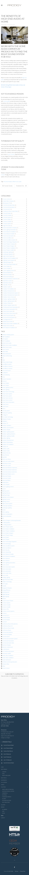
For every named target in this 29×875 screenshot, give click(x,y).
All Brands (4, 809)
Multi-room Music (6, 459)
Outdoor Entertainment (9, 291)
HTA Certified (4, 782)
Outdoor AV (5, 446)
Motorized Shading (7, 276)
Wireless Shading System (8, 334)
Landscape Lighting (7, 252)
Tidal (3, 360)
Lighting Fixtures (6, 493)
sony (3, 377)
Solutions (3, 787)
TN (3, 358)
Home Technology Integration (10, 242)
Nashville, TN (6, 284)
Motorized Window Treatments (10, 278)
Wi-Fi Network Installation (9, 327)
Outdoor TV (5, 423)
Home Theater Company (9, 244)
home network (5, 560)
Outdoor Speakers (6, 425)
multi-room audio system (8, 461)
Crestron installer (6, 607)
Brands (2, 807)
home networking (6, 552)
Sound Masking (6, 374)
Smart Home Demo (6, 775)
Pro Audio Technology (7, 417)
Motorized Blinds (7, 272)
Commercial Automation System (10, 638)
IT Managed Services (6, 796)
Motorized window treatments (9, 469)
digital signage (5, 596)
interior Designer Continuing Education (11, 520)
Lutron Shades (5, 484)
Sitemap (16, 871)
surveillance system (7, 364)
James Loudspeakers (7, 514)
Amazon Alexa (5, 664)
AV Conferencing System (8, 651)
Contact (3, 174)
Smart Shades (5, 383)
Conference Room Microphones (10, 624)
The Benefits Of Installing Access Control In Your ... (22, 185)
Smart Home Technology (8, 391)
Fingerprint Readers (7, 588)
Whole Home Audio (7, 321)
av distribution (5, 649)
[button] (1, 5)
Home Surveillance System (9, 240)
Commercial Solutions (7, 632)
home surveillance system (8, 545)
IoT (3, 518)
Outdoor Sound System (8, 427)
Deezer (4, 598)
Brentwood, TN (6, 203)
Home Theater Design (7, 535)
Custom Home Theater (7, 600)
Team (3, 773)
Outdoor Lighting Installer (9, 299)
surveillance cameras (7, 368)
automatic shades (6, 653)
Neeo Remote (5, 455)
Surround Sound (6, 370)
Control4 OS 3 (5, 615)
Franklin (4, 586)
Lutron (4, 488)
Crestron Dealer (7, 219)
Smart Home (5, 404)
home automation (6, 571)
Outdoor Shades (7, 303)
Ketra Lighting (5, 512)
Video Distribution (6, 353)
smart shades (5, 385)
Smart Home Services (7, 398)
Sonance (4, 381)
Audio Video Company (8, 201)
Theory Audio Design (7, 362)
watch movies (11, 154)
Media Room (5, 482)
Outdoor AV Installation (8, 289)
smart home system (7, 396)
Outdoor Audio (6, 286)
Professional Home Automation (10, 307)
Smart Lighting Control (7, 387)
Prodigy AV (5, 415)
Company (4, 771)
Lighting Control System (8, 260)
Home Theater (5, 539)
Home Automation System (8, 567)
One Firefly (11, 871)
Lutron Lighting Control (8, 270)
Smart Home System (8, 311)
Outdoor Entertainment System (10, 293)
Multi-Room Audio (7, 280)
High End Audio (6, 225)
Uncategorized (6, 319)
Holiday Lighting (6, 577)
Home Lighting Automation (9, 229)
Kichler (4, 510)
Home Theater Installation (9, 248)
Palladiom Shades (6, 419)
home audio (5, 575)
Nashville (4, 457)
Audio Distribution (6, 659)
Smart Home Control (7, 400)
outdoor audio (5, 448)
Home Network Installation (9, 231)
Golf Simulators (6, 802)
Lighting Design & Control (8, 791)
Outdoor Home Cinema (8, 297)
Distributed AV (5, 592)
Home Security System (8, 235)
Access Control (6, 199)
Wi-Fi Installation (6, 341)
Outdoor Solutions (6, 800)
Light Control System (8, 256)
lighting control (6, 501)
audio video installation (7, 655)
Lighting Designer (7, 262)
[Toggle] (27, 199)
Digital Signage (5, 594)
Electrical (4, 795)
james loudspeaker (6, 516)
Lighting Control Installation (9, 258)
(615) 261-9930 (5, 726)
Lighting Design (6, 495)
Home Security (5, 550)
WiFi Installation (6, 336)
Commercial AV (6, 209)
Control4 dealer (8, 181)
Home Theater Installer (8, 250)
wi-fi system (5, 339)
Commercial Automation (9, 207)
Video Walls (5, 351)
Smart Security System (8, 315)
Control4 (4, 621)
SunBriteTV (5, 372)
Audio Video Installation (8, 657)
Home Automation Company (10, 227)
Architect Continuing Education (9, 662)
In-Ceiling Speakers (6, 524)
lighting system (5, 491)
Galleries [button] (3, 804)
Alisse (3, 666)
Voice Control (5, 349)
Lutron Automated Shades (9, 264)
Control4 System (7, 217)
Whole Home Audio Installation (10, 323)
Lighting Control (6, 499)
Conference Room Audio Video (10, 211)
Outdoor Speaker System (9, 305)
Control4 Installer (7, 215)
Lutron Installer (6, 268)
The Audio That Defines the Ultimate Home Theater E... (9, 185)
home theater (5, 537)
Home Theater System (7, 526)
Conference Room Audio (8, 628)
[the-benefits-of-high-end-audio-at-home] (14, 35)
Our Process (4, 780)
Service (2, 784)
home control (5, 564)
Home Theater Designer (9, 246)
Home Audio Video (6, 573)
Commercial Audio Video (9, 205)
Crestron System (7, 223)
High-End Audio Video (7, 579)
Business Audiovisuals (7, 647)
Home (2, 767)
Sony (3, 811)
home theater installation (8, 529)
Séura (3, 408)
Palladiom (4, 421)
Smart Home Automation (9, 309)
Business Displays (6, 645)
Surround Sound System (9, 317)
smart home (5, 406)
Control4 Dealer (7, 213)
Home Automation (6, 569)
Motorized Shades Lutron (8, 474)
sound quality (6, 101)
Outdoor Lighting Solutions (8, 434)
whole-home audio (6, 343)
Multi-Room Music (7, 282)
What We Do (3, 777)
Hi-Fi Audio (5, 583)
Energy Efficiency (6, 590)
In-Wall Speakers (6, 522)
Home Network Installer (8, 233)
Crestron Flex (5, 609)
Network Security (6, 453)
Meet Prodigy (4, 769)
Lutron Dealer (6, 266)
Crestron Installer (7, 221)
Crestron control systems (8, 611)
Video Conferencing (7, 355)
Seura (3, 813)
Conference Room (6, 630)
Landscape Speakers (8, 254)
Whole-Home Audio (7, 325)
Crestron (4, 613)
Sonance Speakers (6, 379)
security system (6, 410)
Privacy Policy (22, 871)
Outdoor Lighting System (9, 301)
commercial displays (7, 634)
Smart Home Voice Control (9, 313)
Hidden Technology (7, 581)
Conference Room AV (7, 626)
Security (4, 798)
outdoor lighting (6, 438)
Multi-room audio (17, 181)
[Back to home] (14, 5)
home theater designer (7, 533)
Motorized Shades (7, 274)
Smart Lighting (5, 389)
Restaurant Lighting (7, 412)
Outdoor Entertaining (7, 442)
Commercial (5, 793)
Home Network (6, 558)
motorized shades (6, 478)
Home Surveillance (7, 237)
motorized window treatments (9, 472)
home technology (6, 543)
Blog (2, 815)
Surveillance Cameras (7, 366)
